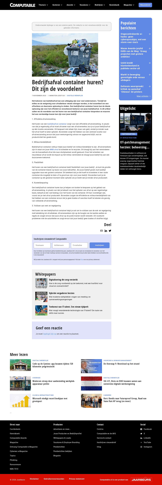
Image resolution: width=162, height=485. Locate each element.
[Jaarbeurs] (140, 480)
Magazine (14, 442)
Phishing (13, 460)
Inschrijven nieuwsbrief (106, 442)
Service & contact (104, 438)
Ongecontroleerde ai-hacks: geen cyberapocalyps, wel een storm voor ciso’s (133, 38)
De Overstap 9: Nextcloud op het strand (121, 363)
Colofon (100, 429)
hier (82, 259)
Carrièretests (15, 429)
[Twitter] (110, 230)
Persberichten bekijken (62, 451)
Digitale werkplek (75, 95)
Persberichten (59, 447)
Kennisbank (15, 434)
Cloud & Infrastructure (43, 395)
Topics (12, 456)
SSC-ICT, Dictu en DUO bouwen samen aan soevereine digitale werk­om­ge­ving (122, 382)
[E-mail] (101, 230)
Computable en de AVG (106, 434)
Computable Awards (18, 438)
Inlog (99, 447)
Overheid (36, 378)
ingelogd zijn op (49, 334)
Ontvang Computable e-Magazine (24, 447)
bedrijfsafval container (57, 124)
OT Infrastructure (128, 138)
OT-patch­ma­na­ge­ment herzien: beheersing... (135, 144)
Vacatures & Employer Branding (66, 442)
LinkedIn (147, 438)
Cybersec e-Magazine (19, 451)
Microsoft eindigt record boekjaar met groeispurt (50, 400)
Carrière (107, 395)
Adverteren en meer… (62, 429)
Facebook (148, 429)
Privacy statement (76, 479)
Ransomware (15, 464)
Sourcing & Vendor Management (118, 360)
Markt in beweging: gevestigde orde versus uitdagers (133, 77)
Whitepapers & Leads (62, 438)
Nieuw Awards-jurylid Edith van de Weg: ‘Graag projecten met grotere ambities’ (134, 52)
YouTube (147, 442)
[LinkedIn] (105, 230)
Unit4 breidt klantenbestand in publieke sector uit (130, 66)
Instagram (148, 447)
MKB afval (54, 150)
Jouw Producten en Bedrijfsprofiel (67, 434)
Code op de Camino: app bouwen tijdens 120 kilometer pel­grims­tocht (53, 365)
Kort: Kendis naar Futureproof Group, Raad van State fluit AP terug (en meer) (125, 400)
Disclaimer (34, 479)
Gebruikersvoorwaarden (54, 479)
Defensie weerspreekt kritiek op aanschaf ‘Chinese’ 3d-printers (132, 89)
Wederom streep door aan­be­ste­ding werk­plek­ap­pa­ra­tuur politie (54, 382)
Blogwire (57, 456)
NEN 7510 (14, 469)
